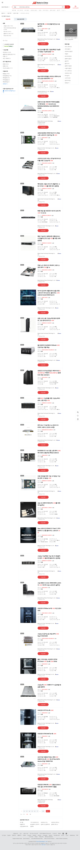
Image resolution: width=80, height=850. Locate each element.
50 (30, 814)
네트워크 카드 (44, 822)
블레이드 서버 (8, 33)
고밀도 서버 (8, 26)
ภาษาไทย (31, 836)
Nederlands (72, 835)
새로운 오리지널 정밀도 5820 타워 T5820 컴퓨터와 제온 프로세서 (49, 373)
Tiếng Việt (41, 836)
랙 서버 (7, 31)
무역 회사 (7, 52)
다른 (5, 56)
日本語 (24, 835)
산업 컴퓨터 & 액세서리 (25, 826)
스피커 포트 (67, 78)
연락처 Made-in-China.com (45, 833)
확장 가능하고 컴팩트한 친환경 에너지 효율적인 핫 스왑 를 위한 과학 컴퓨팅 (49, 238)
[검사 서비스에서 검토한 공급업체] (10, 44)
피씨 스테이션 (20, 10)
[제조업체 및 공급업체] (40, 2)
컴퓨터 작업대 (68, 66)
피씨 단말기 (26, 10)
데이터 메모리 (46, 10)
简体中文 (14, 835)
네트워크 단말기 (34, 10)
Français (29, 835)
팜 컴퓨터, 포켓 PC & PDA (35, 824)
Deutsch (39, 835)
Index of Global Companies (61, 838)
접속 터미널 (67, 80)
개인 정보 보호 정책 (34, 833)
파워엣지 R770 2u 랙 (45, 710)
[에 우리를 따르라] (66, 833)
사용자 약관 (25, 833)
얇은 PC (58, 10)
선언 (21, 833)
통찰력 (59, 833)
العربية (67, 835)
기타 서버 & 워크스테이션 (10, 28)
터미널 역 (67, 75)
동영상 (22, 23)
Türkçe (36, 836)
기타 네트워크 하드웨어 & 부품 (35, 822)
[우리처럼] (63, 833)
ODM (5, 66)
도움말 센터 (15, 833)
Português (45, 835)
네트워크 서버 (68, 73)
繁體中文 (19, 835)
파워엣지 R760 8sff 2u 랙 (47, 733)
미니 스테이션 (68, 70)
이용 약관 (43, 844)
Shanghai (6, 77)
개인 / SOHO (7, 58)
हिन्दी (77, 835)
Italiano (50, 835)
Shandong (6, 82)
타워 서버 (7, 35)
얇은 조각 (67, 63)
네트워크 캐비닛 (55, 822)
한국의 (62, 835)
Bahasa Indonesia (49, 836)
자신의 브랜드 (7, 68)
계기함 (21, 822)
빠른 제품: (14, 10)
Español (34, 835)
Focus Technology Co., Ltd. (42, 841)
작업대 (40, 10)
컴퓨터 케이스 (54, 824)
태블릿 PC (22, 824)
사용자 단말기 (68, 68)
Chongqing (6, 79)
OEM (6, 64)
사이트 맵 (54, 833)
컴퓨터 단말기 (53, 10)
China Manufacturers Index (37, 838)
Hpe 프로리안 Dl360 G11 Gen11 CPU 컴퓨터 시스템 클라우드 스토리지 (49, 530)
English (9, 835)
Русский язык (57, 835)
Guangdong (7, 75)
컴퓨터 (32, 826)
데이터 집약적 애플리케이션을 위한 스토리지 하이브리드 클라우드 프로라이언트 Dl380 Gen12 (49, 293)
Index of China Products (49, 838)
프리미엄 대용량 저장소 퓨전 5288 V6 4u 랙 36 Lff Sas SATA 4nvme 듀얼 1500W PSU (49, 759)
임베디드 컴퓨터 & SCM (45, 824)
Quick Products (26, 838)
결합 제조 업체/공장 (9, 54)
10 (23, 814)
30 (27, 814)
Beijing (6, 73)
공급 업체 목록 (20, 19)
